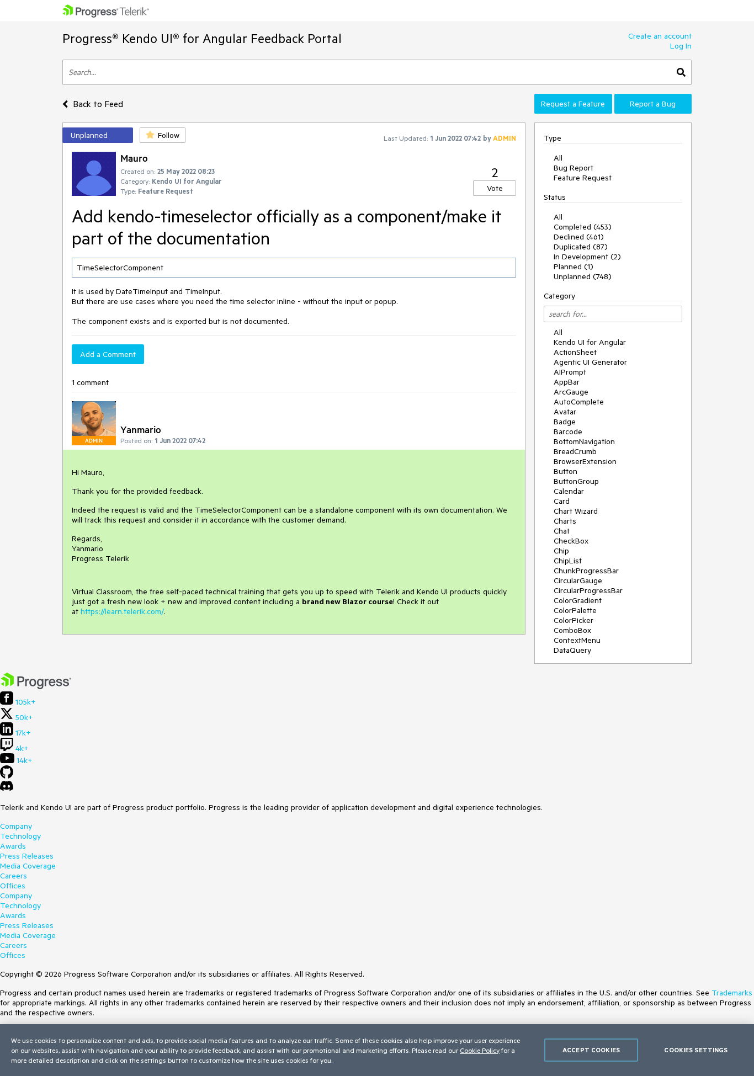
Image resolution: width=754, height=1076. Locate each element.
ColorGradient (578, 600)
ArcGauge (571, 392)
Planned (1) (573, 266)
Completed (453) (583, 227)
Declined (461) (579, 237)
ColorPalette (575, 610)
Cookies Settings (696, 1050)
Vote (495, 188)
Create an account (660, 36)
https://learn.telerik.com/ (122, 611)
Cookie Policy (480, 1050)
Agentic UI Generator (590, 362)
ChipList (568, 561)
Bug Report (573, 168)
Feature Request (583, 178)
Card (562, 501)
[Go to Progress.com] (36, 686)
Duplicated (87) (581, 247)
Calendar (569, 491)
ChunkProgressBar (586, 571)
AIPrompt (570, 372)
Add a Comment (108, 354)
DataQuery (572, 650)
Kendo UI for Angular (590, 342)
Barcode (568, 431)
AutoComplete (579, 402)
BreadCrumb (575, 451)
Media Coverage (28, 866)
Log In (681, 46)
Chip (561, 551)
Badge (565, 422)
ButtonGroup (576, 481)
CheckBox (571, 541)
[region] (377, 1050)
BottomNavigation (584, 441)
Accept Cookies (591, 1050)
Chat (562, 531)
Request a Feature (573, 104)
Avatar (565, 412)
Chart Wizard (576, 511)
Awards (13, 846)
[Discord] (6, 788)
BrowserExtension (585, 461)
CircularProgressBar (588, 590)
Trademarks (731, 993)
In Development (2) (587, 257)
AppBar (567, 382)
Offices (12, 886)
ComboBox (572, 630)
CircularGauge (578, 580)
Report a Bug (653, 104)
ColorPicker (573, 620)
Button (565, 471)
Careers (13, 876)
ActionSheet (575, 352)
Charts (565, 521)
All (558, 158)
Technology (20, 836)
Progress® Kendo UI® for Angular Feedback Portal (202, 38)
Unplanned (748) (583, 276)
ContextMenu (577, 640)
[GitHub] (6, 776)
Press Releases (27, 856)
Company (16, 826)
